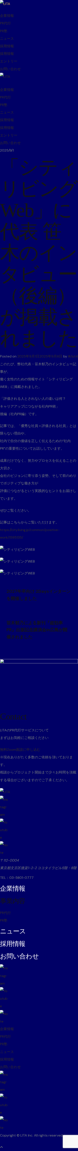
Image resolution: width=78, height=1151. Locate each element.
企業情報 (7, 15)
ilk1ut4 (73, 356)
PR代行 (5, 23)
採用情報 (7, 46)
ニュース (7, 38)
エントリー (8, 61)
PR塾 (3, 31)
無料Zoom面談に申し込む (20, 749)
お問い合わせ (10, 69)
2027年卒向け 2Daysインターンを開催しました (38, 594)
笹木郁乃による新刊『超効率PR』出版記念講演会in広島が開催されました (36, 630)
